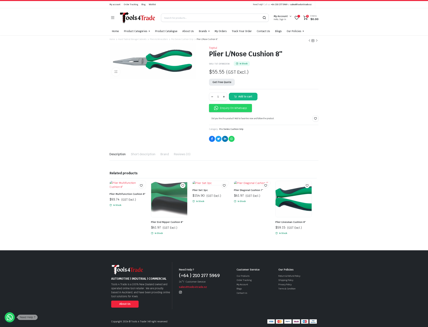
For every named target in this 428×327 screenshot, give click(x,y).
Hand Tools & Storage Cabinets (132, 39)
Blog (143, 4)
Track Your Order (242, 31)
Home (115, 31)
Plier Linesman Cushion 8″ (290, 222)
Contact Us (263, 31)
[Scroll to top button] (420, 319)
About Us (188, 31)
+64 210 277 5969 (279, 4)
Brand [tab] (164, 154)
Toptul (213, 48)
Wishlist (152, 4)
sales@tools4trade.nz (301, 4)
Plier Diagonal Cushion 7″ (248, 190)
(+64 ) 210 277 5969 (199, 275)
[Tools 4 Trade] (137, 18)
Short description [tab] (143, 154)
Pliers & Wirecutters (159, 39)
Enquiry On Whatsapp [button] (233, 108)
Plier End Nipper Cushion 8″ (167, 222)
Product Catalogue (166, 31)
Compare (143, 192)
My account (115, 4)
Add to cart (245, 96)
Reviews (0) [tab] (182, 154)
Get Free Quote (221, 82)
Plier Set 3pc (200, 190)
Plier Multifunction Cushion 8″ (127, 193)
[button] (116, 72)
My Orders (221, 31)
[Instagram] (180, 292)
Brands (203, 31)
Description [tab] (118, 154)
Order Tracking (131, 4)
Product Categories (135, 31)
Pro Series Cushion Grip (182, 39)
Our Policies (294, 31)
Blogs (278, 31)
